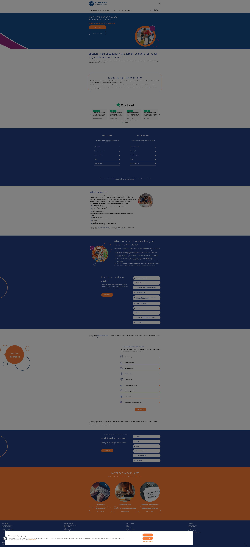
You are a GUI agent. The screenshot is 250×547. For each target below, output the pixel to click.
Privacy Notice (32, 539)
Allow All (148, 535)
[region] (99, 538)
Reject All (148, 538)
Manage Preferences (148, 541)
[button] (5, 538)
